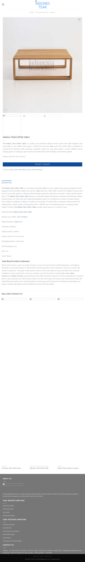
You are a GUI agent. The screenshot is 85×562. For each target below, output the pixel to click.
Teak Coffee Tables (9, 534)
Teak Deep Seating (42, 12)
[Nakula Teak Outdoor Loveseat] (70, 381)
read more (39, 496)
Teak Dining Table (8, 506)
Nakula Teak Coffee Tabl (18, 196)
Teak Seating (7, 538)
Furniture (24, 217)
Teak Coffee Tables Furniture (22, 169)
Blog (41, 556)
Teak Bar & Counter (9, 524)
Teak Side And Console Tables (12, 541)
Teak (16, 222)
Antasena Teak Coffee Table (11, 468)
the (25, 207)
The (14, 144)
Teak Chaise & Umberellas (11, 531)
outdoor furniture (17, 276)
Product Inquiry (42, 164)
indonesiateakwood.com (43, 559)
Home (32, 12)
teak (51, 146)
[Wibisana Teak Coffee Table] (42, 381)
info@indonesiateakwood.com (72, 550)
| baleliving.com (55, 559)
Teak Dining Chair (8, 509)
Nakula (52, 12)
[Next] (78, 65)
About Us (36, 556)
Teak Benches (7, 528)
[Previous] (7, 65)
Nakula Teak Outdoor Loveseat (68, 468)
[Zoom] (6, 110)
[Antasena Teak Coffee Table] (14, 381)
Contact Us (48, 556)
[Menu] (3, 4)
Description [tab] (7, 183)
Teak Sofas (6, 512)
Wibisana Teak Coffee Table (39, 468)
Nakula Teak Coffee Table (22, 212)
